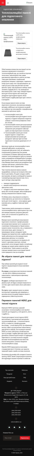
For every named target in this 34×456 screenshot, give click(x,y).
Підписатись (25, 438)
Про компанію (9, 370)
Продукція (9, 374)
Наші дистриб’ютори (9, 377)
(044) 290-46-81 (16, 412)
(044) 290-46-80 (16, 410)
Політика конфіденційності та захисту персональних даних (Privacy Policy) (17, 449)
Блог (24, 374)
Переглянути (22, 43)
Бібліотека (25, 370)
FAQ (24, 377)
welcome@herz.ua (16, 422)
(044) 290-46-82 (16, 414)
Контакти (24, 381)
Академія (9, 381)
